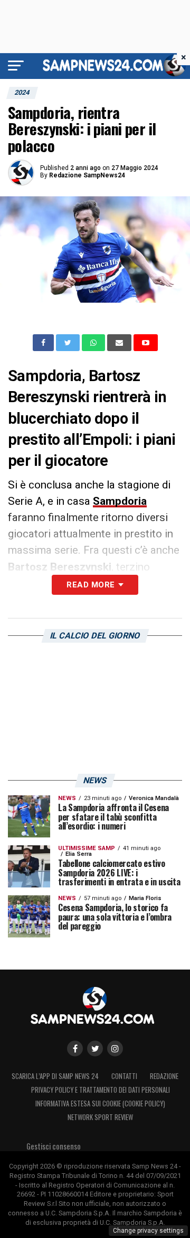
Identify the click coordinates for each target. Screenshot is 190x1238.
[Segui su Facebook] (75, 1048)
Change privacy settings (148, 1230)
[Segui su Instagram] (115, 1048)
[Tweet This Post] (69, 342)
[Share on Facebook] (44, 342)
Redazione (164, 1076)
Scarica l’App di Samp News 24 (55, 1076)
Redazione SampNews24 (87, 175)
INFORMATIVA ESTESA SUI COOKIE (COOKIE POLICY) (100, 1104)
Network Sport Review (100, 1117)
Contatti (124, 1076)
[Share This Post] (94, 342)
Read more (90, 585)
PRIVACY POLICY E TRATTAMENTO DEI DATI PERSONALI (100, 1090)
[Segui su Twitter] (95, 1048)
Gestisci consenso (53, 1146)
